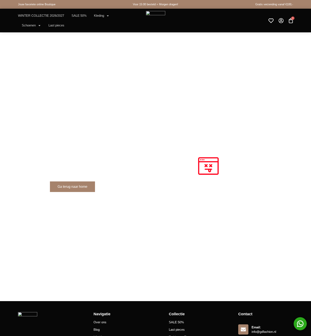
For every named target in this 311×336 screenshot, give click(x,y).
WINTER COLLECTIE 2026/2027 (41, 15)
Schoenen (29, 25)
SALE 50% (79, 15)
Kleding (99, 15)
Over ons (100, 322)
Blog (97, 329)
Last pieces (56, 25)
